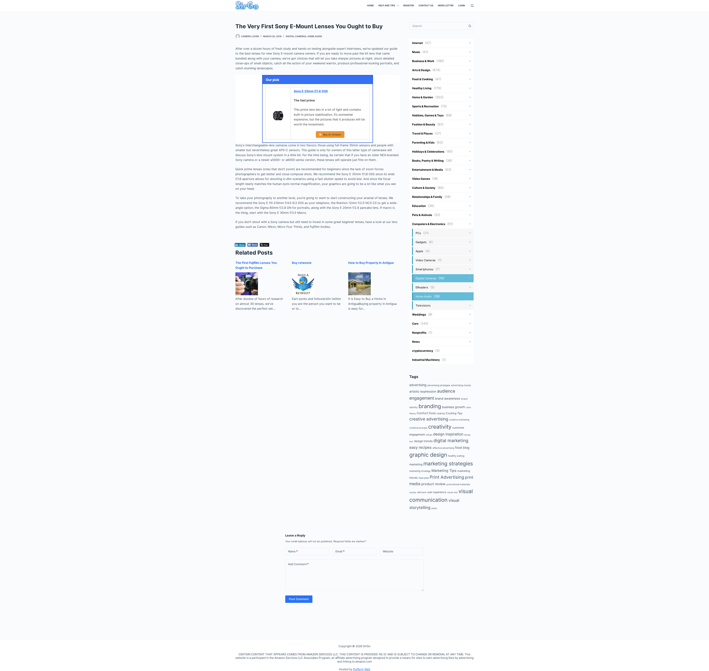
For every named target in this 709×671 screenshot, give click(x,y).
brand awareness (447, 398)
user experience (436, 492)
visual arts (452, 492)
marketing (415, 464)
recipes (412, 492)
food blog (462, 447)
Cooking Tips (454, 413)
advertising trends (461, 385)
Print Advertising (447, 477)
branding (430, 406)
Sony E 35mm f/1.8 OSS (311, 91)
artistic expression (422, 391)
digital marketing (451, 440)
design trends (423, 441)
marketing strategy (420, 471)
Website (388, 551)
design (429, 434)
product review (433, 484)
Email (340, 551)
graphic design (428, 455)
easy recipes (420, 447)
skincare (421, 492)
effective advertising (443, 448)
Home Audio (315, 36)
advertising (418, 385)
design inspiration (448, 434)
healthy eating (456, 455)
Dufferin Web (361, 669)
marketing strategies (448, 463)
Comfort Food (426, 413)
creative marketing (459, 419)
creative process (418, 427)
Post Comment (299, 599)
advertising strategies (438, 385)
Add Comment (298, 564)
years (434, 508)
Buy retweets (301, 263)
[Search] (472, 5)
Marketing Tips (443, 471)
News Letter (445, 5)
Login (461, 5)
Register (408, 5)
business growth (453, 407)
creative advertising (428, 418)
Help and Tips (386, 5)
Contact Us (426, 5)
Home (370, 5)
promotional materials (458, 484)
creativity (439, 426)
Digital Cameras (296, 36)
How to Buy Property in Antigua (371, 263)
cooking (440, 413)
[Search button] (470, 26)
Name (293, 551)
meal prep (424, 478)
